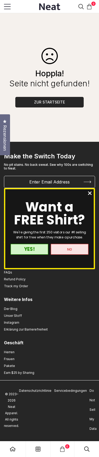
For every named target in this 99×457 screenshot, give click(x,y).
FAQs (8, 272)
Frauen (9, 359)
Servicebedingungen (70, 391)
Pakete (9, 366)
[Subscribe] (87, 182)
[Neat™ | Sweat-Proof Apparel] (49, 7)
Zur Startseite (49, 102)
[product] (13, 449)
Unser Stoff (13, 316)
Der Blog (10, 309)
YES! (29, 249)
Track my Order (16, 286)
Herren (9, 352)
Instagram (11, 322)
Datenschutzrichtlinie (35, 391)
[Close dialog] (89, 193)
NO (69, 249)
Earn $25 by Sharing (19, 373)
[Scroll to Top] (89, 412)
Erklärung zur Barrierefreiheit (26, 329)
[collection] (38, 449)
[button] (89, 6)
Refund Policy (15, 279)
